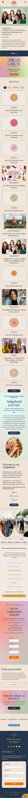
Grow (15, 500)
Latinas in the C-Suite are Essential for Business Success (14, 235)
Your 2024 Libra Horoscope (14, 286)
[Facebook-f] (11, 746)
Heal (16, 492)
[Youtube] (19, 746)
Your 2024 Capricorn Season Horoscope (14, 136)
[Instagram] (8, 746)
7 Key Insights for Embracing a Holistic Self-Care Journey (14, 311)
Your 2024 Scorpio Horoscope (14, 211)
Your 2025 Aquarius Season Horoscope (14, 111)
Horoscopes (14, 107)
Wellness (16, 307)
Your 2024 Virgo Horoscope (14, 335)
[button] (26, 31)
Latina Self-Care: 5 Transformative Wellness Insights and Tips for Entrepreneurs (14, 360)
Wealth (11, 307)
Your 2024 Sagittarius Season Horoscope (14, 161)
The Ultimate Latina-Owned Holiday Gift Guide (14, 186)
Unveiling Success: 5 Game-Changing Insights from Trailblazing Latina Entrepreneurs (13, 32)
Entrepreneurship (7, 28)
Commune (15, 496)
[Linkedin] (16, 746)
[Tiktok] (14, 746)
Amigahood (14, 355)
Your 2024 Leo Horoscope (14, 385)
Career (9, 230)
